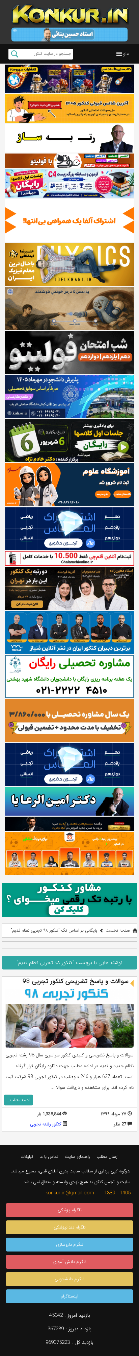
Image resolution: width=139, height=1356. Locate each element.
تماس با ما (48, 1156)
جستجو (15, 54)
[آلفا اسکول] (69, 220)
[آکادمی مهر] (69, 853)
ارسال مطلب (107, 1156)
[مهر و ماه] (69, 79)
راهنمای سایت (77, 1156)
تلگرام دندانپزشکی (70, 1227)
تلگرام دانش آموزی (69, 1261)
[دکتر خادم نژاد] (69, 440)
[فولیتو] (69, 161)
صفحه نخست (118, 930)
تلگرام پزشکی (70, 1210)
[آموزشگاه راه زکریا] (69, 824)
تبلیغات (27, 1156)
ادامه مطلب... (18, 1100)
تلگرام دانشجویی (69, 1279)
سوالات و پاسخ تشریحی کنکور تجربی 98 (76, 981)
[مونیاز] (69, 632)
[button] (126, 54)
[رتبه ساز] (69, 138)
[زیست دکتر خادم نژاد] (69, 183)
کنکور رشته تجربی (45, 1124)
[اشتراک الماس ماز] (69, 528)
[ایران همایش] (69, 676)
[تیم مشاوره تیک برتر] (69, 720)
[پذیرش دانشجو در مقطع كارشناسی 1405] (69, 396)
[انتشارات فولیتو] (69, 352)
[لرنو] (69, 308)
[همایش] (69, 588)
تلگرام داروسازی (69, 1244)
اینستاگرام (69, 1296)
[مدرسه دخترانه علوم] (69, 484)
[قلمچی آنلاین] (69, 558)
